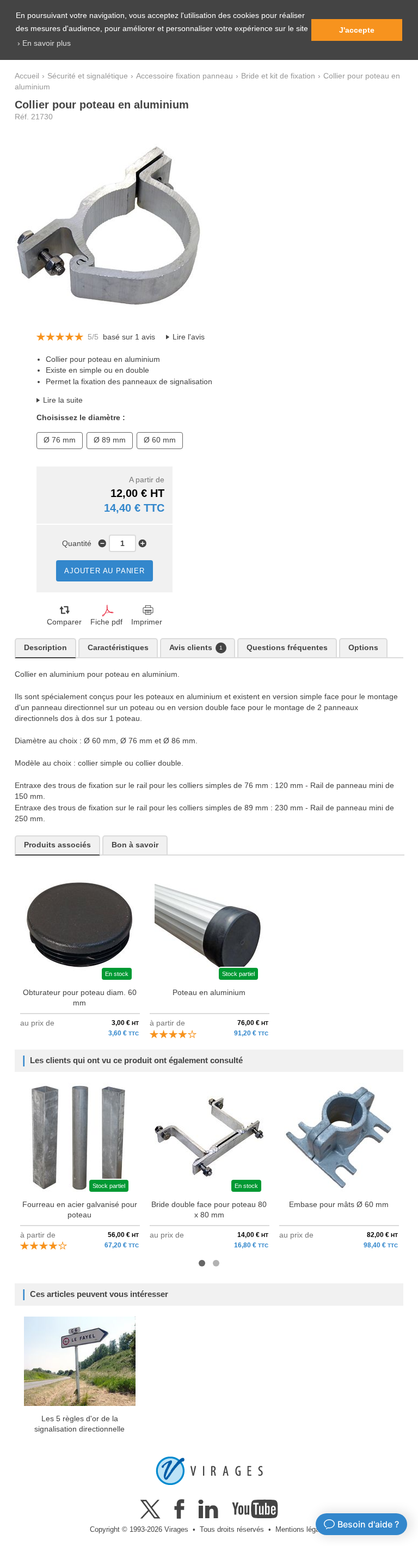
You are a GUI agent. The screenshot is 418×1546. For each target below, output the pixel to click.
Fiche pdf (106, 622)
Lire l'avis (189, 337)
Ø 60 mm (160, 440)
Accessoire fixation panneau (184, 76)
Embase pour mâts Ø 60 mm (339, 1205)
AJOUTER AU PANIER (104, 571)
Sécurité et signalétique (87, 76)
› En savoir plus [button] (44, 43)
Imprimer (146, 622)
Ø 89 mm (110, 440)
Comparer (64, 622)
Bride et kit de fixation (278, 76)
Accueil (27, 76)
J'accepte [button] (356, 30)
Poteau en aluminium (209, 993)
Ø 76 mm (60, 440)
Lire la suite (63, 400)
